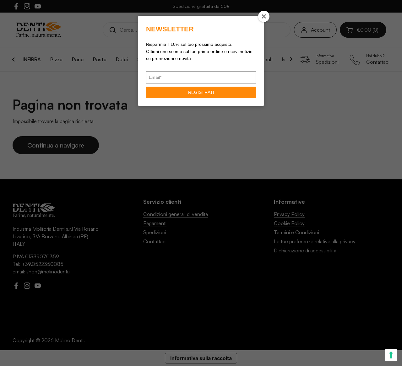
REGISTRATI (201, 92)
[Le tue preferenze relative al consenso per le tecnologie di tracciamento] (391, 355)
